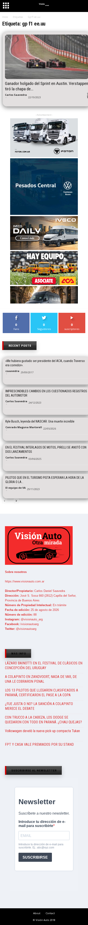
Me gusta (16, 314)
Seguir (44, 314)
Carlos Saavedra (16, 94)
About (36, 913)
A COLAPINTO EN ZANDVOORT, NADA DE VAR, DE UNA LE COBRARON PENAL (41, 679)
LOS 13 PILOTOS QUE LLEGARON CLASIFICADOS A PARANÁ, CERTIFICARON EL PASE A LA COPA (41, 692)
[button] (80, 6)
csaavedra (12, 371)
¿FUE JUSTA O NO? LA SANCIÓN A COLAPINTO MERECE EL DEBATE (39, 706)
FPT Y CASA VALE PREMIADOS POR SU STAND (39, 744)
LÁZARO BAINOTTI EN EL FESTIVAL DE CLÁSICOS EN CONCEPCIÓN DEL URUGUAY (43, 665)
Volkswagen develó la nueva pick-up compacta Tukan (42, 731)
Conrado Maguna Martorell (23, 427)
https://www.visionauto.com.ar (24, 581)
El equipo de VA (15, 487)
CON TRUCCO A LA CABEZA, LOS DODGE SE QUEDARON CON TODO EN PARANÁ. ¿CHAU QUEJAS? (43, 719)
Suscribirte (71, 314)
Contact (50, 913)
